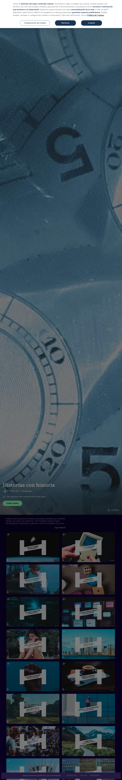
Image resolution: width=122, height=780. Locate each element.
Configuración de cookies (35, 23)
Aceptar (91, 23)
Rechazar (65, 23)
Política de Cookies (95, 15)
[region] (61, 14)
